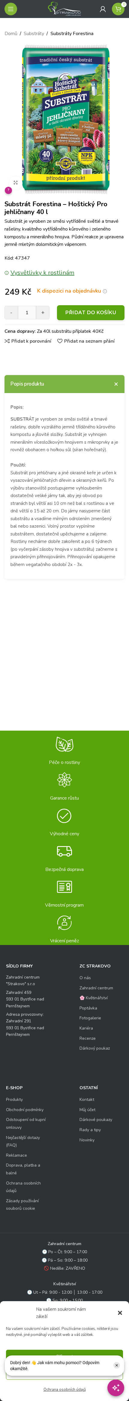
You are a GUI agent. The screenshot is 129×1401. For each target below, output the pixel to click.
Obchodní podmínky (25, 1110)
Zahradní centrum (96, 988)
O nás (85, 978)
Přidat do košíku (90, 312)
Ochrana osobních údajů (65, 1389)
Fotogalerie (90, 1018)
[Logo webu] (64, 8)
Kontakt (87, 1099)
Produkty (14, 1099)
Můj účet (87, 1110)
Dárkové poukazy (96, 1119)
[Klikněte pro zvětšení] (15, 183)
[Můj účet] (103, 9)
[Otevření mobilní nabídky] (11, 9)
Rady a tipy (90, 1130)
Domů (10, 33)
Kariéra (86, 1028)
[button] (120, 1313)
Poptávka (88, 1008)
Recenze (88, 1038)
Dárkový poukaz (95, 1048)
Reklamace (16, 1155)
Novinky (87, 1140)
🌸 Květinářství (94, 998)
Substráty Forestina (72, 33)
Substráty (34, 33)
